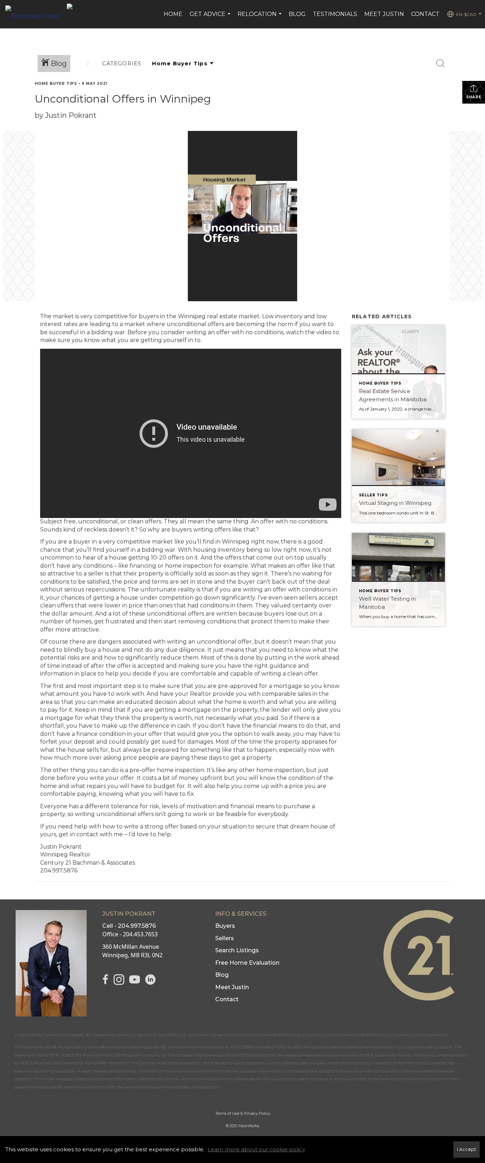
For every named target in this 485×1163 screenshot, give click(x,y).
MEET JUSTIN (384, 14)
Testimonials (335, 14)
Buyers (225, 925)
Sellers (224, 938)
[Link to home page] (36, 14)
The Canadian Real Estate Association (165, 1062)
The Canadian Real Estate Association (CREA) (209, 1055)
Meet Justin (232, 987)
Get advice (211, 18)
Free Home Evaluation (247, 962)
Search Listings (237, 950)
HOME (173, 14)
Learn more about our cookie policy (256, 1149)
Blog (222, 974)
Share (473, 97)
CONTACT (425, 14)
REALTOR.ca (31, 1062)
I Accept (466, 1149)
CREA (281, 1047)
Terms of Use (227, 1113)
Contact (227, 999)
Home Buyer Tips (56, 83)
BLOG (297, 14)
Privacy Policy (257, 1113)
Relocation (260, 18)
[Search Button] (440, 63)
